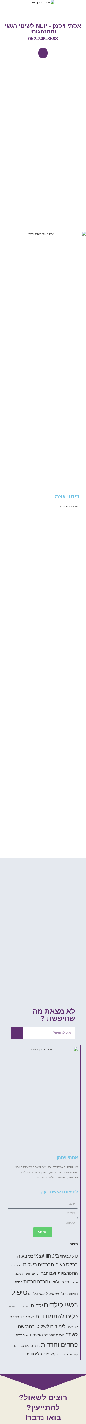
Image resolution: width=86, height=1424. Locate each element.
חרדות (29, 1281)
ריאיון (65, 1354)
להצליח (72, 1327)
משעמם (36, 1335)
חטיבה (19, 1273)
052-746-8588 (43, 38)
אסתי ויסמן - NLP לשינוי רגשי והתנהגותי (43, 28)
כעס (31, 1317)
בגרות (64, 1256)
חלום (65, 1282)
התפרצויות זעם (63, 1273)
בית (77, 506)
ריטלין (57, 1354)
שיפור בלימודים (39, 1354)
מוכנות (60, 1335)
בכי (30, 1256)
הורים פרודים (15, 1265)
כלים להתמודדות (56, 1316)
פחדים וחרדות (59, 1344)
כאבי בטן (25, 1306)
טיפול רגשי (61, 1294)
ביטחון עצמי (46, 1255)
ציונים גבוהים (23, 1346)
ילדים (37, 1306)
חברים (36, 1273)
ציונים (37, 1345)
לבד (23, 1317)
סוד (27, 1335)
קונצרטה (73, 1354)
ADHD (73, 1256)
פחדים (20, 1335)
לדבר (14, 1317)
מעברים (49, 1335)
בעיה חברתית (51, 1264)
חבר (44, 1273)
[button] (43, 53)
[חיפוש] (17, 1033)
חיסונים (74, 1282)
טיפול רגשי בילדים (41, 1294)
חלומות (55, 1282)
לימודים (58, 1326)
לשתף (71, 1334)
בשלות (30, 1264)
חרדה (42, 1281)
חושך (27, 1273)
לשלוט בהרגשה (33, 1326)
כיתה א (14, 1306)
